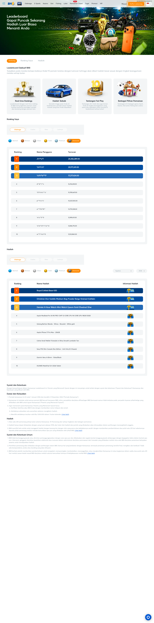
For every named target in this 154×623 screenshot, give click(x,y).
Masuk (124, 4)
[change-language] (149, 4)
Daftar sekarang (136, 4)
